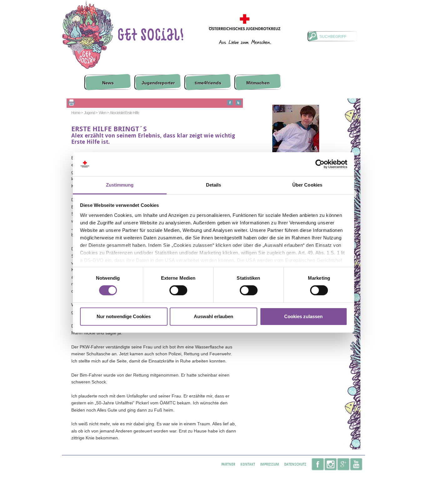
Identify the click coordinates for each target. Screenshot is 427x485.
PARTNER (228, 464)
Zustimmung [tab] (120, 185)
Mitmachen (258, 82)
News (108, 82)
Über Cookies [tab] (307, 185)
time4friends (208, 82)
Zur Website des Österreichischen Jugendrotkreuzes (244, 29)
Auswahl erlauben (213, 316)
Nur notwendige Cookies (124, 316)
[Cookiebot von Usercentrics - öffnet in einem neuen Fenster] (320, 164)
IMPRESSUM (269, 464)
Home (89, 38)
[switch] (178, 290)
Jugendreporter (158, 82)
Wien (102, 113)
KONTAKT (247, 464)
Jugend (89, 113)
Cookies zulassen (303, 316)
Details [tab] (213, 185)
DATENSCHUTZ (295, 464)
